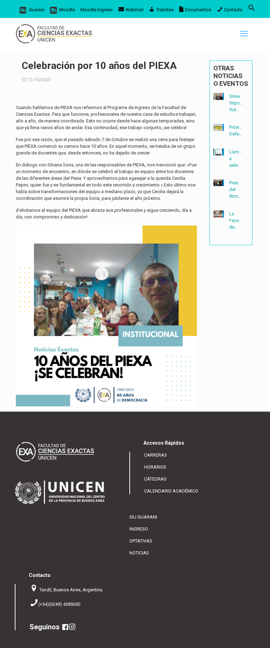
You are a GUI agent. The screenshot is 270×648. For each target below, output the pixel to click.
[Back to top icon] (241, 637)
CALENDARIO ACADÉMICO (171, 491)
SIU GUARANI (143, 517)
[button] (251, 9)
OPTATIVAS (140, 541)
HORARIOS (155, 467)
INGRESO (138, 529)
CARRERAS (155, 455)
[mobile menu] (244, 34)
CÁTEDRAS (155, 479)
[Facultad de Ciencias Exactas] (54, 34)
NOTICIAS (139, 552)
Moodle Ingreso (97, 9)
